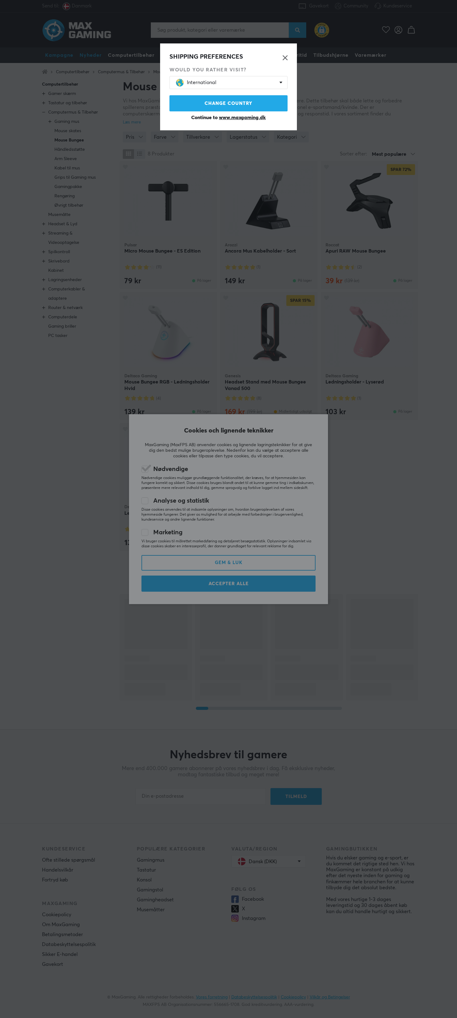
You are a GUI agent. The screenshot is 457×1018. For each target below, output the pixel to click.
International (201, 82)
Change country (228, 103)
